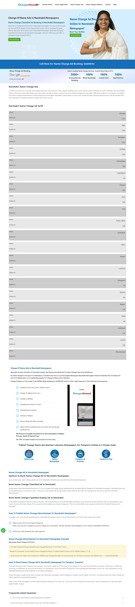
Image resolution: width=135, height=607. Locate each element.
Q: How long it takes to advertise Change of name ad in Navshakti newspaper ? (33, 603)
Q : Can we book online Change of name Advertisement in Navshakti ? (30, 597)
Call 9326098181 (75, 35)
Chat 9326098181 (14, 39)
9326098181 (89, 64)
